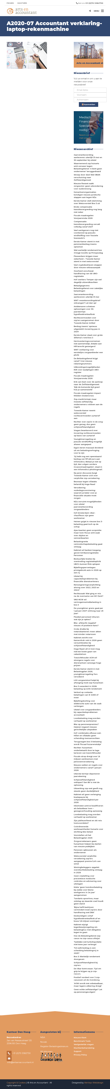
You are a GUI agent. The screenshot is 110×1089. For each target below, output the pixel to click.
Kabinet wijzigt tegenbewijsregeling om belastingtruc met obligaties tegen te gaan (87, 928)
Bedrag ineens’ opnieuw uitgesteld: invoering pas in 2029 (87, 329)
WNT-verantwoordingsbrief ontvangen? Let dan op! (87, 301)
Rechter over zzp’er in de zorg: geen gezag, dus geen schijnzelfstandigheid (88, 424)
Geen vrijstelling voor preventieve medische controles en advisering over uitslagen (87, 880)
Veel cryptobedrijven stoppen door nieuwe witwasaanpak (88, 266)
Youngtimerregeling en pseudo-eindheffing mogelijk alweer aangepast (88, 441)
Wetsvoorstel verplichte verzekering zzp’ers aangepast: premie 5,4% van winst (87, 860)
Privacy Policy (80, 1055)
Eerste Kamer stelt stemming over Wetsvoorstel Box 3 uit (88, 202)
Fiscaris (10, 3)
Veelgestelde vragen (84, 1044)
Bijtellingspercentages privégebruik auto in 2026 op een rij (87, 570)
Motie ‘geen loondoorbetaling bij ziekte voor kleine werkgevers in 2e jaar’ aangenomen (88, 891)
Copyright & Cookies (16, 1082)
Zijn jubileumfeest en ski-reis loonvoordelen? (88, 821)
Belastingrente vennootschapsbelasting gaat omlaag (88, 544)
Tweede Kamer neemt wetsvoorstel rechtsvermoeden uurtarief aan (87, 414)
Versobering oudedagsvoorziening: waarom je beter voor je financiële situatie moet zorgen (85, 493)
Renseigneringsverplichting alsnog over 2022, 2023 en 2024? (87, 587)
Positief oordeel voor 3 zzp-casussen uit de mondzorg (87, 978)
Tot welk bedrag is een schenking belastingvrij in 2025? (86, 950)
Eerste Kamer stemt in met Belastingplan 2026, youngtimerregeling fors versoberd (86, 673)
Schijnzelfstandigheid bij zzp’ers (86, 963)
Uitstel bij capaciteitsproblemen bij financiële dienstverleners (86, 578)
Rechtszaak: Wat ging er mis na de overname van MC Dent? (88, 594)
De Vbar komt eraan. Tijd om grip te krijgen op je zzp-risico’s (87, 971)
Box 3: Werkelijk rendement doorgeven (87, 957)
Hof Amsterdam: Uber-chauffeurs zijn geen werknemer (84, 515)
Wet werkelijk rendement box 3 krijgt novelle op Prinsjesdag (88, 251)
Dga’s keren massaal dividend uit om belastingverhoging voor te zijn (88, 450)
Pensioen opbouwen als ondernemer (85, 851)
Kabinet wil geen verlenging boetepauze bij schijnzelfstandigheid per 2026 (87, 798)
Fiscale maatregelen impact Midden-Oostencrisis (87, 394)
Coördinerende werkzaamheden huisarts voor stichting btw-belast (88, 829)
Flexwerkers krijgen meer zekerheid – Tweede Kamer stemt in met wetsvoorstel (87, 258)
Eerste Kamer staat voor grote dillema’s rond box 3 (88, 336)
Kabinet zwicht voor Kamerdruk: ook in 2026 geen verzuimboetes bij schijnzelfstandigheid (88, 641)
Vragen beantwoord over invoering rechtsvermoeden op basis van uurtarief (87, 433)
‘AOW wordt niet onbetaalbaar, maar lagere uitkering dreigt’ (88, 984)
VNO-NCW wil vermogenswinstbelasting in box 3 (87, 602)
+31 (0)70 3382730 (21, 1053)
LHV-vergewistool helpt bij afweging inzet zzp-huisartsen (88, 681)
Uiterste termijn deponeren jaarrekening (87, 775)
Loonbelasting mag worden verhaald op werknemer (87, 719)
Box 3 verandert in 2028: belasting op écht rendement (88, 687)
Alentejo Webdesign (93, 1082)
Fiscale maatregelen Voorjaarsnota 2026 (84, 216)
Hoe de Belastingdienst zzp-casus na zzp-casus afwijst (87, 937)
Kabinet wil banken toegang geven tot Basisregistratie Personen (87, 552)
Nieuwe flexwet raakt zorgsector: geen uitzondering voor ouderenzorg (88, 186)
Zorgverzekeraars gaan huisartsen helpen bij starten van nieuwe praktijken (87, 843)
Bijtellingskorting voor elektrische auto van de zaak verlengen (87, 703)
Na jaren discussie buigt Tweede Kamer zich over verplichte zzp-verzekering (87, 475)
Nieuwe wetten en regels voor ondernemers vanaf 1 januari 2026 (88, 767)
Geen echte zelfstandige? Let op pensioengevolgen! (88, 990)
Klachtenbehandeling (84, 1048)
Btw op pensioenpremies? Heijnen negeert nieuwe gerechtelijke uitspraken (86, 727)
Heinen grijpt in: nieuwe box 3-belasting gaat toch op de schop (88, 524)
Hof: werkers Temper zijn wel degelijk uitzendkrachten (88, 280)
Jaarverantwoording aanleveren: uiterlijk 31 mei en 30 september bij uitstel (88, 157)
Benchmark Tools (82, 1041)
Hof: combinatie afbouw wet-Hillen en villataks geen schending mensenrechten (87, 735)
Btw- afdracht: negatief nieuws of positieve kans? (86, 624)
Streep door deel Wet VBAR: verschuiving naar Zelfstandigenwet (87, 177)
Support (77, 1051)
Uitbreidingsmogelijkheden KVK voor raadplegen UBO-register (87, 369)
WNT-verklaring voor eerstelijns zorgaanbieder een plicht (88, 352)
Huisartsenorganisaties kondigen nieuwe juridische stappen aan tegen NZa (87, 194)
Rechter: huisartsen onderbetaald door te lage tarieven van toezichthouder (87, 750)
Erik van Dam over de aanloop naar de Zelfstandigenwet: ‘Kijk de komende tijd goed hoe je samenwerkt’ (88, 386)
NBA (42, 1037)
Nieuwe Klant (80, 1037)
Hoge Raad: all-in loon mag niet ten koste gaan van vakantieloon (87, 651)
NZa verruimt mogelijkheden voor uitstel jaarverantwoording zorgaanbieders (87, 505)
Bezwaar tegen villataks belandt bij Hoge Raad (85, 482)
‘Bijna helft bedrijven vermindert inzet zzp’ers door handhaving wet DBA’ (88, 909)
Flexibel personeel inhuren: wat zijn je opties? (87, 618)
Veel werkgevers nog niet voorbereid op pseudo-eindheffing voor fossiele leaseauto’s (86, 234)
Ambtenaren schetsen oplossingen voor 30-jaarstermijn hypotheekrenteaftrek (84, 310)
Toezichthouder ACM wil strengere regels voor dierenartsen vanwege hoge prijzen (87, 662)
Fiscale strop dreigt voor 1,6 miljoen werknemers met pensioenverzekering (87, 759)
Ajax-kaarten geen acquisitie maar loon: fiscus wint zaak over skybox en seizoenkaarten (87, 534)
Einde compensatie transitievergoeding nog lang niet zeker (88, 209)
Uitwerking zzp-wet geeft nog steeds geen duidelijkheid (88, 789)
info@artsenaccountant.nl (20, 1062)
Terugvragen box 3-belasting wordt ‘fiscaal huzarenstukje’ (88, 743)
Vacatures (22, 3)
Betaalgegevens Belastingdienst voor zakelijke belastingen (88, 288)
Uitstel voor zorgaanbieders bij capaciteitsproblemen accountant (87, 712)
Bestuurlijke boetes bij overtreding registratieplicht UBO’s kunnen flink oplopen (87, 561)
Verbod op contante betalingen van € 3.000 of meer (86, 695)
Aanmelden (89, 104)
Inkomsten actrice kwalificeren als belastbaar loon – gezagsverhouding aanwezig (88, 808)
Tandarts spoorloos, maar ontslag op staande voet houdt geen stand (88, 901)
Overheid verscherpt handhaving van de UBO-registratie (86, 273)
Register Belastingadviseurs (54, 1046)
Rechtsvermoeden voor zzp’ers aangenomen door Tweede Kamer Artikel (86, 320)
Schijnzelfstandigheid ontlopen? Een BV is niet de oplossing (87, 782)
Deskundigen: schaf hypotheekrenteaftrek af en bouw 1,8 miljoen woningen (87, 918)
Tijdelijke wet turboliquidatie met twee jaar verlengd (87, 943)
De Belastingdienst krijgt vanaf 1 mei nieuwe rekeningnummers (86, 361)
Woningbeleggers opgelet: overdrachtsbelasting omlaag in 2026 (88, 870)
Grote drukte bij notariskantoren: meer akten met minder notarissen (87, 631)
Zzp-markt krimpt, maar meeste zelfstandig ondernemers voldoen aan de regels (88, 403)
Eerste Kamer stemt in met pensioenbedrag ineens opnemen (86, 244)
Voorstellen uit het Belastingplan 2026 (83, 836)
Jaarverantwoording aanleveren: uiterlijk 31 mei (86, 295)
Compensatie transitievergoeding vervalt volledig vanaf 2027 (87, 224)
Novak (43, 1042)
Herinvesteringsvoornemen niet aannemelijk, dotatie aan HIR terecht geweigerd (88, 343)
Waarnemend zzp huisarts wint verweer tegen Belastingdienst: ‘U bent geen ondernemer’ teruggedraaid (88, 167)
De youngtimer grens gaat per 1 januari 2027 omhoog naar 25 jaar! (88, 610)
